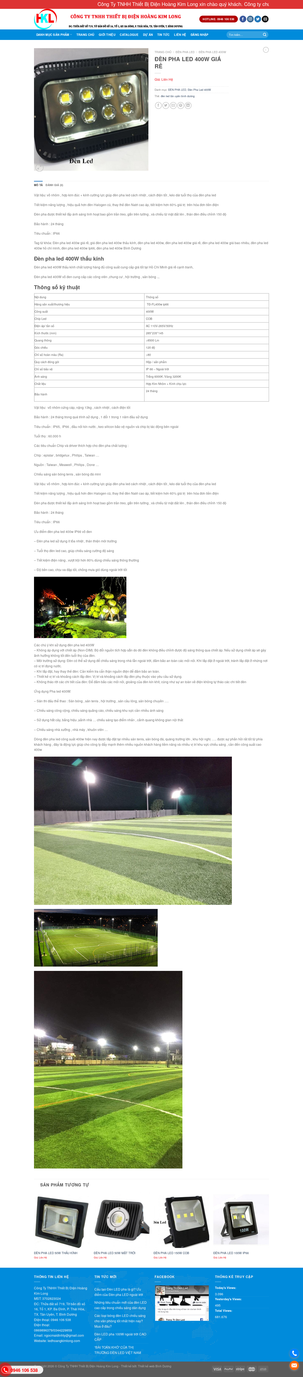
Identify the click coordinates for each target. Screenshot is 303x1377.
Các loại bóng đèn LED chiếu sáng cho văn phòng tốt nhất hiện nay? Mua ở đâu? (120, 1320)
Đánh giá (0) (54, 185)
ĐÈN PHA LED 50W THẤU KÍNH (55, 1253)
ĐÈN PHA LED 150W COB (171, 1253)
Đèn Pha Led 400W (212, 52)
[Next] (269, 1229)
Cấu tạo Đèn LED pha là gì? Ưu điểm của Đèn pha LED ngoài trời (118, 1292)
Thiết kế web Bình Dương (154, 1366)
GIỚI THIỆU (107, 35)
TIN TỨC (163, 35)
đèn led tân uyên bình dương (178, 96)
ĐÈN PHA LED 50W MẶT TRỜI (114, 1253)
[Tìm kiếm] (264, 34)
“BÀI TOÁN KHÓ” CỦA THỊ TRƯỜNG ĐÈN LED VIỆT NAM (117, 1350)
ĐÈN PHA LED (185, 52)
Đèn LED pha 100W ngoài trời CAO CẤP (120, 1337)
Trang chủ (85, 35)
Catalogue (129, 35)
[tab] (38, 185)
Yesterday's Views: (229, 1299)
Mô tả (38, 185)
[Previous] (34, 1229)
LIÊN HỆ (180, 35)
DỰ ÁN (148, 35)
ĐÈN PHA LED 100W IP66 (231, 1253)
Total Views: (224, 1310)
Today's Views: (226, 1288)
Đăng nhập (200, 35)
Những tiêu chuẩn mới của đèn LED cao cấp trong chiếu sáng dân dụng (120, 1305)
